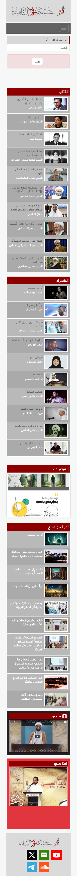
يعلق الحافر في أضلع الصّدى (26, 340)
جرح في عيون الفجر (32, 408)
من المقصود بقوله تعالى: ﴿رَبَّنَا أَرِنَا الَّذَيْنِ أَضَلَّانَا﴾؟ (27, 189)
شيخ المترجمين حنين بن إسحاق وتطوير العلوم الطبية (27, 207)
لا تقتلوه (38, 374)
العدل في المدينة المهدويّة (27, 240)
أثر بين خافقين (35, 288)
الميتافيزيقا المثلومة (31, 134)
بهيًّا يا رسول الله (33, 305)
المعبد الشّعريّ (34, 391)
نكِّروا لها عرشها (34, 117)
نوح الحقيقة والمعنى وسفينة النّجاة (30, 153)
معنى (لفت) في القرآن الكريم (29, 171)
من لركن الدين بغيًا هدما (29, 425)
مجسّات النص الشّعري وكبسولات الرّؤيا (30, 101)
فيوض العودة (35, 357)
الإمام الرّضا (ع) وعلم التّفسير (26, 223)
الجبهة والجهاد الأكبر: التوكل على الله (27, 260)
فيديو (56, 716)
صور (58, 763)
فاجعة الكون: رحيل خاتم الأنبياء (29, 324)
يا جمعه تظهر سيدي (31, 443)
